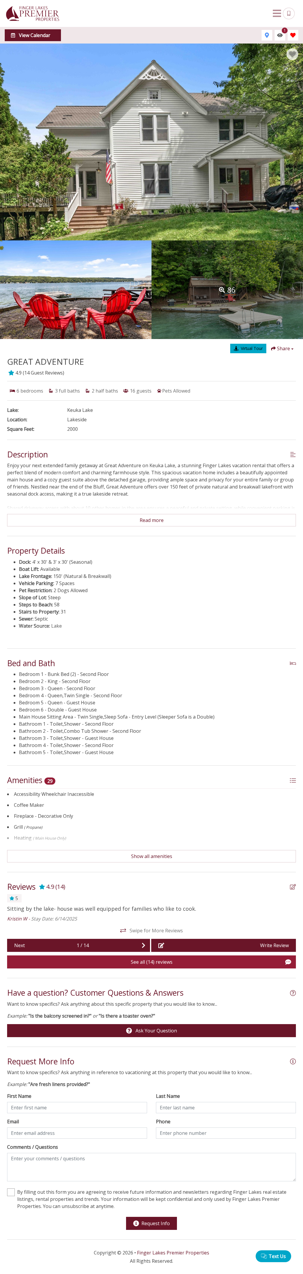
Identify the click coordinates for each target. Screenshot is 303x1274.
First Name (19, 1096)
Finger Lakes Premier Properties (173, 1252)
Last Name (168, 1096)
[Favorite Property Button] (292, 54)
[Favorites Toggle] (293, 35)
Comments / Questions (32, 1147)
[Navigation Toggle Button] (277, 13)
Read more (152, 520)
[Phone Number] (289, 14)
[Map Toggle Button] (267, 35)
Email (13, 1121)
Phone (163, 1121)
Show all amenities (151, 856)
